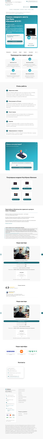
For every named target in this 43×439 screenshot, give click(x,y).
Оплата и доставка (21, 390)
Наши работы (31, 52)
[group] (10, 352)
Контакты (29, 9)
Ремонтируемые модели (22, 396)
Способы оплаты (21, 402)
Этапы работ (15, 52)
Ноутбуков (20, 413)
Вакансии (26, 9)
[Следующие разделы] (37, 52)
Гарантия (25, 52)
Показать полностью (8, 223)
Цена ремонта (22, 9)
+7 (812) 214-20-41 (9, 4)
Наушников (20, 415)
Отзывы (32, 9)
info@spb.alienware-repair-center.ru (15, 372)
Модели (20, 52)
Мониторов (25, 413)
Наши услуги (20, 398)
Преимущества (8, 52)
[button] (42, 254)
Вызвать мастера (21, 262)
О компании (11, 9)
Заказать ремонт (15, 188)
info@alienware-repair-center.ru (9, 400)
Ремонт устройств (16, 9)
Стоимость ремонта (21, 389)
